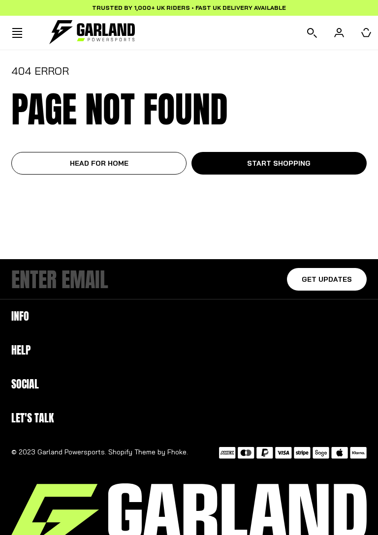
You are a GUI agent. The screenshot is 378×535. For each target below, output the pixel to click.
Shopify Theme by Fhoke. (148, 451)
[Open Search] (312, 33)
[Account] (339, 33)
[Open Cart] (366, 33)
